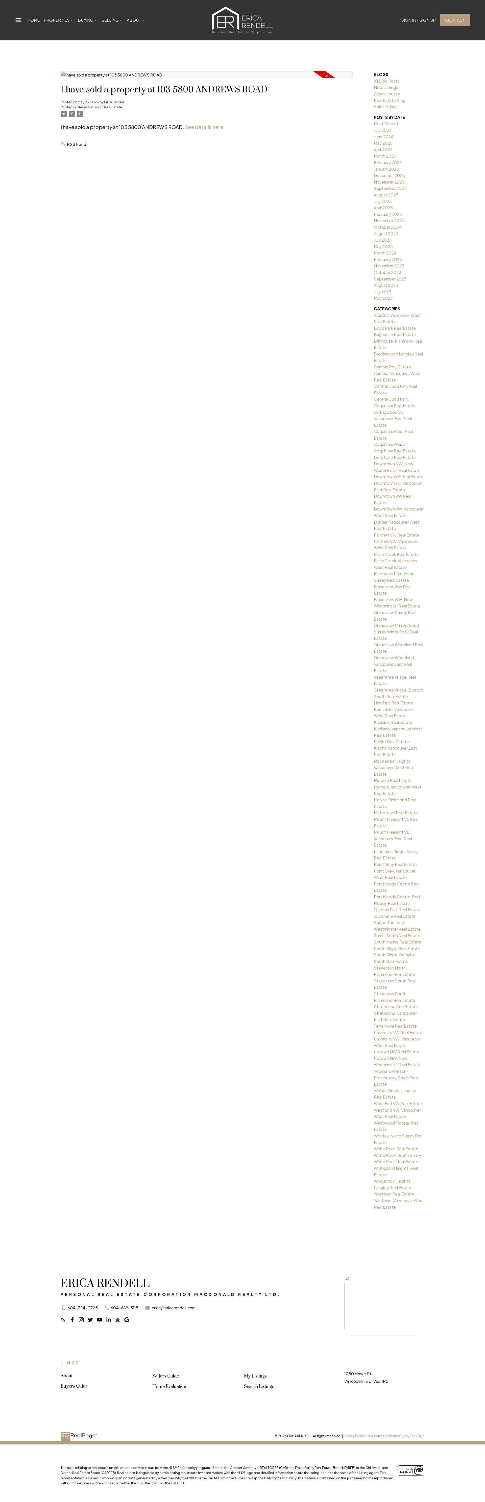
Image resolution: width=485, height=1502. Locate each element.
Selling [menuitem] (110, 20)
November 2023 (389, 265)
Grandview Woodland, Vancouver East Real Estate (394, 664)
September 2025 (390, 188)
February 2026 (388, 162)
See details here (204, 127)
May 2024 (383, 246)
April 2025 (383, 207)
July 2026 (383, 130)
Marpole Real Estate (393, 780)
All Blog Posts (386, 81)
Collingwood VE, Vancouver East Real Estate (393, 419)
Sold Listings (386, 106)
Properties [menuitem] (57, 20)
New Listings (386, 87)
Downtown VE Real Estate (398, 476)
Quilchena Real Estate (395, 916)
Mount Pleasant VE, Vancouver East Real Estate (393, 838)
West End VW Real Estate (398, 1103)
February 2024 (388, 259)
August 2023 (386, 285)
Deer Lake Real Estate (395, 457)
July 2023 (383, 291)
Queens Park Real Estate (397, 909)
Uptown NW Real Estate (397, 1051)
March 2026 (385, 156)
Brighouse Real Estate (395, 334)
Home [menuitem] (33, 20)
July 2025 (383, 201)
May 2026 (383, 143)
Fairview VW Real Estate (396, 535)
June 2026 (383, 136)
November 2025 (389, 182)
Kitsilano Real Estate (393, 722)
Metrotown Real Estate (396, 812)
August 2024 (386, 233)
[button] (418, 20)
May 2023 (383, 298)
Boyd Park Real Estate (395, 328)
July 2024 (383, 240)
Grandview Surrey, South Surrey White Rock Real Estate (397, 632)
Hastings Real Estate (393, 702)
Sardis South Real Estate (397, 935)
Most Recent (386, 123)
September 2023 (390, 279)
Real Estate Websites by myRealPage (395, 1436)
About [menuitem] (134, 20)
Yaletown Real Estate (394, 1193)
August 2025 (386, 194)
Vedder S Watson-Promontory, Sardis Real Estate (396, 1077)
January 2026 (386, 169)
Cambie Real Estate (392, 366)
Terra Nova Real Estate (395, 1026)
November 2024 (389, 220)
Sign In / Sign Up (418, 20)
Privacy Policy (354, 1436)
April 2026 (383, 149)
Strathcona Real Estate (396, 1006)
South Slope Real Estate (397, 948)
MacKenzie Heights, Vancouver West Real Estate (394, 767)
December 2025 (389, 175)
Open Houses (387, 93)
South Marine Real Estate (397, 942)
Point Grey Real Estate (395, 864)
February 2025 (388, 214)
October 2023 (387, 272)
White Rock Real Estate (396, 1148)
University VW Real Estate (398, 1032)
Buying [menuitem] (85, 20)
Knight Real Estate (391, 741)
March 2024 (385, 253)
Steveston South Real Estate (99, 107)
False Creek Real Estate (396, 554)
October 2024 (388, 227)
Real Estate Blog (389, 100)
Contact (455, 20)
